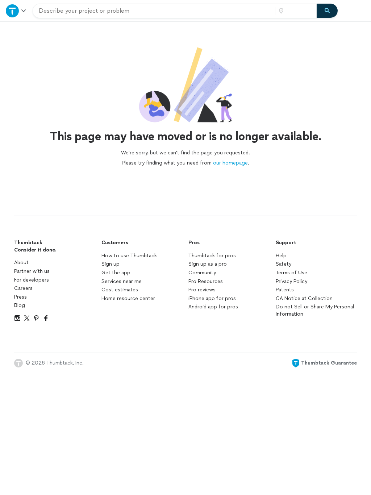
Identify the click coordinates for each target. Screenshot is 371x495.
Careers (23, 288)
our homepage (230, 163)
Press (20, 297)
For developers (31, 280)
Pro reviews (202, 290)
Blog (19, 305)
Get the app (115, 273)
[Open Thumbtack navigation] (16, 10)
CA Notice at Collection (304, 298)
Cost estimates (119, 290)
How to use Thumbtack (129, 256)
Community (202, 273)
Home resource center (128, 298)
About (21, 262)
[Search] (327, 11)
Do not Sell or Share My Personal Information (315, 310)
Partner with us (32, 271)
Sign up (110, 264)
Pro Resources (205, 281)
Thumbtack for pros (212, 256)
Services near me (121, 281)
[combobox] (154, 11)
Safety (283, 264)
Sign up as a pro (207, 264)
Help (281, 256)
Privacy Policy (291, 281)
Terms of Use (291, 273)
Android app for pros (213, 307)
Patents (285, 290)
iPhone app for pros (212, 298)
